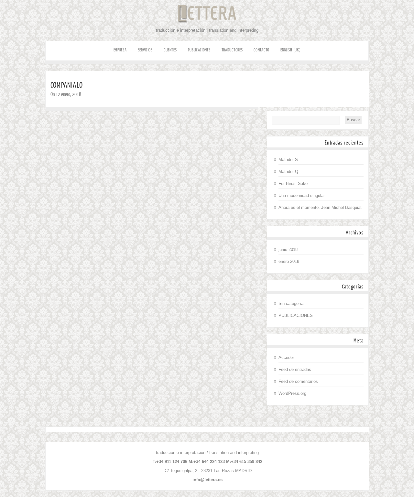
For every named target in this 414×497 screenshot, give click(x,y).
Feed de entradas (294, 369)
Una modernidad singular (301, 195)
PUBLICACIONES (199, 50)
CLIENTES (170, 50)
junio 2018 (288, 249)
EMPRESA (120, 50)
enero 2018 (288, 261)
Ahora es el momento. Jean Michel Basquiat (320, 207)
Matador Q (288, 171)
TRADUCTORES (232, 50)
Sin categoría (290, 303)
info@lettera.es (207, 479)
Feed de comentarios (298, 381)
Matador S (288, 159)
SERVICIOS (145, 50)
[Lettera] (207, 26)
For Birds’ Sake (293, 183)
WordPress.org (292, 393)
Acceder (286, 357)
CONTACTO (261, 50)
